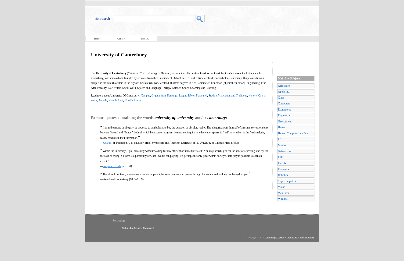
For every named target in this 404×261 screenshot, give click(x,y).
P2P (280, 157)
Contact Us (292, 237)
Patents (282, 163)
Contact (121, 38)
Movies (282, 145)
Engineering (284, 115)
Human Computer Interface (293, 133)
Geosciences (285, 121)
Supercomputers (287, 181)
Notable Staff (115, 100)
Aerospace (284, 85)
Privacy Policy (307, 237)
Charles (107, 142)
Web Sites (283, 193)
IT (279, 139)
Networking (284, 151)
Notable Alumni (133, 100)
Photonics (283, 169)
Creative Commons (143, 228)
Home (97, 38)
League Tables (187, 95)
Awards (102, 100)
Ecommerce (284, 109)
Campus (145, 95)
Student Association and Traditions (228, 95)
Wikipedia (127, 228)
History (253, 95)
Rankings (172, 95)
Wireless (283, 198)
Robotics (283, 175)
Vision (281, 187)
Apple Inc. (284, 91)
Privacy (145, 38)
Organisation (159, 95)
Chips (281, 97)
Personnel (201, 95)
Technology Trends (274, 237)
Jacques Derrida (112, 166)
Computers (284, 103)
